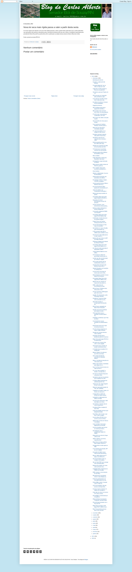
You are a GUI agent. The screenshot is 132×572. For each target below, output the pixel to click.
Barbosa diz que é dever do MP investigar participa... (100, 239)
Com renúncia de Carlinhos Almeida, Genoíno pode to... (100, 125)
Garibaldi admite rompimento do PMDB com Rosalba (100, 469)
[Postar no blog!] (44, 42)
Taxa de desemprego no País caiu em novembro (100, 225)
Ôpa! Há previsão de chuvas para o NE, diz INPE (99, 509)
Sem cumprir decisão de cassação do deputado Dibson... (99, 357)
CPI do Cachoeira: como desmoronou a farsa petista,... (100, 205)
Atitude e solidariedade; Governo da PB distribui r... (100, 174)
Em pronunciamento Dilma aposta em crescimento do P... (100, 187)
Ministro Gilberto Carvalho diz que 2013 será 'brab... (100, 353)
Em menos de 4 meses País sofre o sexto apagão (99, 343)
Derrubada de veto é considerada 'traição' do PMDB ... (99, 432)
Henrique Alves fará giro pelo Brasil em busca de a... (99, 265)
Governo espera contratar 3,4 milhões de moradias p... (100, 489)
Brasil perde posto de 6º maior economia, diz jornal (100, 326)
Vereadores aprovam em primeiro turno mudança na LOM (100, 378)
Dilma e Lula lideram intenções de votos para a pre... (100, 361)
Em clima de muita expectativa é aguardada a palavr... (100, 249)
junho (94, 523)
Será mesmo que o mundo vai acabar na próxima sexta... (100, 346)
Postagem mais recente (29, 96)
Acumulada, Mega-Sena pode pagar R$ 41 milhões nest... (100, 279)
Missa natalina (96, 155)
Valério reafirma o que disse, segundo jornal (99, 439)
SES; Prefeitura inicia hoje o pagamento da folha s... (99, 108)
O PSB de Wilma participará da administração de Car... (100, 381)
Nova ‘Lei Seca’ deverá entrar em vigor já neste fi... (100, 368)
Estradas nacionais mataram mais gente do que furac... (99, 135)
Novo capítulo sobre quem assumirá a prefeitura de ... (100, 168)
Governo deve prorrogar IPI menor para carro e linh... (99, 272)
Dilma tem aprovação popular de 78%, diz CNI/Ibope (100, 388)
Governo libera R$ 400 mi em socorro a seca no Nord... (99, 418)
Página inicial (54, 96)
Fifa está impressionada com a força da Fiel (100, 503)
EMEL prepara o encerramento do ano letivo (100, 473)
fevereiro (95, 531)
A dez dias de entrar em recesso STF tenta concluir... (100, 493)
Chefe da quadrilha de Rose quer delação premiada (100, 411)
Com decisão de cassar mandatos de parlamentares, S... (100, 322)
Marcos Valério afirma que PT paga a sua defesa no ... (100, 456)
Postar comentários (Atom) (34, 98)
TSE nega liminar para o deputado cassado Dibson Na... (99, 314)
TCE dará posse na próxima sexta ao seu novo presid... (100, 149)
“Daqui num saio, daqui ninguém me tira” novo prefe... (100, 384)
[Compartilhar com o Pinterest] (50, 42)
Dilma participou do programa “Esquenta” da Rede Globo (100, 499)
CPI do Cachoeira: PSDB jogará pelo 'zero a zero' (100, 292)
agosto (95, 519)
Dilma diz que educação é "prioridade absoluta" (99, 128)
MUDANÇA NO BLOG (98, 80)
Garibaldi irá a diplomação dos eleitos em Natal (100, 398)
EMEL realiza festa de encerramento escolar (99, 285)
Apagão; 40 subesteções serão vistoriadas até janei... (100, 295)
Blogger (86, 559)
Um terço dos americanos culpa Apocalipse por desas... (100, 401)
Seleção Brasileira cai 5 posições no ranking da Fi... (100, 269)
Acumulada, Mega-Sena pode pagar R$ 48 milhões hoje (100, 215)
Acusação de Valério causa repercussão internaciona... (100, 453)
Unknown (94, 47)
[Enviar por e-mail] (42, 42)
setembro (95, 517)
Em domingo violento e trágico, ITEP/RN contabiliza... (100, 180)
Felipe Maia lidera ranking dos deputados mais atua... (100, 158)
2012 (93, 76)
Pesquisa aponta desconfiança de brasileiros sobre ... (100, 153)
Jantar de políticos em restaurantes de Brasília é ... (100, 190)
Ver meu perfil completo (95, 49)
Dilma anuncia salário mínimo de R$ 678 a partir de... (100, 165)
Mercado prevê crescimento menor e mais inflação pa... (100, 476)
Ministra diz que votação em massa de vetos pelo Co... (99, 282)
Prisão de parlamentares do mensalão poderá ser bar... (100, 479)
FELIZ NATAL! (96, 171)
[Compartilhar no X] (46, 42)
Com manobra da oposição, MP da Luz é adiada (100, 449)
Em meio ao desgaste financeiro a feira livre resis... (100, 374)
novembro (95, 512)
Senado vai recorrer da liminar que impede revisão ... (100, 310)
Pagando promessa (97, 105)
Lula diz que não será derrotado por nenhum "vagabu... (100, 259)
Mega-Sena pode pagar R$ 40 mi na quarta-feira (100, 339)
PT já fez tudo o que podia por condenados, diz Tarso (100, 115)
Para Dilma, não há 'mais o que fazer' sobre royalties (100, 414)
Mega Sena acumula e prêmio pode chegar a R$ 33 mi (100, 442)
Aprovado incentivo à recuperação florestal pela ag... (99, 303)
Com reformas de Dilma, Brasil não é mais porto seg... (100, 99)
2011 (93, 536)
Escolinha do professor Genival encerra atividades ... (100, 103)
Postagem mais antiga (79, 96)
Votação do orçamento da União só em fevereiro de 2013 (100, 146)
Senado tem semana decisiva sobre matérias (100, 333)
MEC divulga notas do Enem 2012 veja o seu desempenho (100, 111)
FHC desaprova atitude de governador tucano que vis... (100, 255)
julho (94, 521)
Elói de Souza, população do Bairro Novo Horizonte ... (99, 307)
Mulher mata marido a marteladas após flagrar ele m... (100, 364)
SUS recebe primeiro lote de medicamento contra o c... (99, 262)
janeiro (94, 533)
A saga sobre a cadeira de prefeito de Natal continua (99, 394)
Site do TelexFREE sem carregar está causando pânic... (100, 463)
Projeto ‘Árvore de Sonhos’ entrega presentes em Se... (100, 222)
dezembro (95, 78)
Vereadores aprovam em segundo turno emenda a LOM (99, 139)
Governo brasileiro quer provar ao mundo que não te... (100, 428)
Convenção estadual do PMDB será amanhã (100, 212)
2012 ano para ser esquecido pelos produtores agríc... (99, 96)
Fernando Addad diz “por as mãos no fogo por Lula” (99, 86)
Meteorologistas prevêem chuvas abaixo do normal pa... (100, 275)
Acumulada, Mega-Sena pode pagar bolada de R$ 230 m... (100, 197)
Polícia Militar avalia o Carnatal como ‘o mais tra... (100, 483)
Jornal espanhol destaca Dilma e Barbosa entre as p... (100, 184)
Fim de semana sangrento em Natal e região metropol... (100, 329)
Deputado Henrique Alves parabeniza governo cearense (100, 336)
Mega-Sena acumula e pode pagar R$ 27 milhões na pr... (100, 506)
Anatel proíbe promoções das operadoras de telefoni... (100, 177)
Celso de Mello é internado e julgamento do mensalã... (99, 424)
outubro (95, 515)
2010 (93, 538)
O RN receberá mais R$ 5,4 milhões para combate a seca (100, 232)
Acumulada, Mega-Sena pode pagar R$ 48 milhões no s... (100, 245)
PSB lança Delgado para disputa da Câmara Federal (100, 242)
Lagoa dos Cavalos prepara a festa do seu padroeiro (100, 89)
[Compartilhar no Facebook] (48, 42)
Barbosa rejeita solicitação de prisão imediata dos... (99, 208)
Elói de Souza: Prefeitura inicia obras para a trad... (100, 289)
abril (94, 527)
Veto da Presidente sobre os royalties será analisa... (99, 459)
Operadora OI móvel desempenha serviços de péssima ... (99, 201)
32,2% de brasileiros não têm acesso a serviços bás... (99, 486)
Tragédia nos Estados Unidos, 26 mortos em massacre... (100, 391)
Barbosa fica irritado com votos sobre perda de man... (100, 466)
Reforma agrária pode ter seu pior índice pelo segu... (100, 143)
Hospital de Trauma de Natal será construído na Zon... (99, 299)
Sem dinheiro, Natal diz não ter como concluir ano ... (100, 404)
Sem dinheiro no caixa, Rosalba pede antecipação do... (100, 228)
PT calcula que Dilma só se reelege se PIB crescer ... (99, 131)
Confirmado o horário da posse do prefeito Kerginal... (100, 218)
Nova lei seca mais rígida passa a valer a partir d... (100, 235)
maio (94, 525)
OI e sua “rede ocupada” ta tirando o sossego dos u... (99, 371)
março (94, 529)
